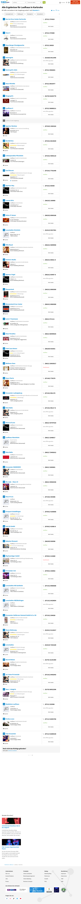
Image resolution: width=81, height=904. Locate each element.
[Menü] (69, 2)
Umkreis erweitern (12, 750)
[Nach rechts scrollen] (58, 14)
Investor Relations (10, 876)
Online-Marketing (27, 878)
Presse (7, 881)
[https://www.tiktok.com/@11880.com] (13, 898)
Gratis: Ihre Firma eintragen (75, 2)
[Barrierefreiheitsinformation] (67, 2)
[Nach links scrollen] (3, 14)
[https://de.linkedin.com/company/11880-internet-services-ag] (17, 898)
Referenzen (47, 876)
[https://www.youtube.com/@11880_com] (20, 898)
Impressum (63, 873)
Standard (35, 10)
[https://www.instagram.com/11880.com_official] (10, 898)
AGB (62, 878)
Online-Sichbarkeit (27, 873)
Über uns (8, 873)
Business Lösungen (27, 881)
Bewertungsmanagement (29, 876)
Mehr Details (50, 26)
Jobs (7, 878)
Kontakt (46, 878)
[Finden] (44, 2)
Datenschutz (64, 876)
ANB (62, 881)
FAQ (45, 881)
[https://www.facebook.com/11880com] (7, 898)
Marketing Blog (47, 873)
